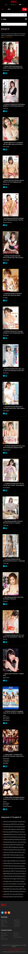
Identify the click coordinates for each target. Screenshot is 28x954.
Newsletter (16, 926)
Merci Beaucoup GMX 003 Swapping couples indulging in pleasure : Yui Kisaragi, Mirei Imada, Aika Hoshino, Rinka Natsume (13, 845)
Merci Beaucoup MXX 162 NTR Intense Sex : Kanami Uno (12, 897)
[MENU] (26, 19)
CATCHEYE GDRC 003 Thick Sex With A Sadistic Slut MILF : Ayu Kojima (13, 827)
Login (6, 4)
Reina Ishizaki (6, 146)
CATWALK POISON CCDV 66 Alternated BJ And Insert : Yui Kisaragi (14, 560)
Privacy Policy (4, 939)
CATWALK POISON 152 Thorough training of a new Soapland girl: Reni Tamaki (13, 332)
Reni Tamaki (6, 335)
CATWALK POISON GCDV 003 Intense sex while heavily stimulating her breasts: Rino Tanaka (13, 850)
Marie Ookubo (6, 260)
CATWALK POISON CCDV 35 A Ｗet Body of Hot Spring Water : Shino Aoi (13, 636)
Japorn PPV (16, 920)
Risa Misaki (5, 763)
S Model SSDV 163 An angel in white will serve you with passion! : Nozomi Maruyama (13, 879)
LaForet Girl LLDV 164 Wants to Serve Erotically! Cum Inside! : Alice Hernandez (13, 884)
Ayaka (4, 715)
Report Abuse (4, 935)
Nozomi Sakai (6, 70)
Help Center (13, 4)
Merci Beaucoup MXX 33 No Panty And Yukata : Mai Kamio (13, 598)
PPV (9, 9)
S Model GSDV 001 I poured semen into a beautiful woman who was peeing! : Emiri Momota (14, 864)
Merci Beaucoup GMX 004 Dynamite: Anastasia (13, 832)
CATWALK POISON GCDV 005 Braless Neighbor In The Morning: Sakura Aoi (14, 105)
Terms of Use (4, 926)
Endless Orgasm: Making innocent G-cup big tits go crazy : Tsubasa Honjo (14, 861)
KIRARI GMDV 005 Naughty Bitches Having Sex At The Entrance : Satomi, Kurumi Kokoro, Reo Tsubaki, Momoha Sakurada (13, 798)
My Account (16, 935)
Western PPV (17, 922)
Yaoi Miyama (6, 762)
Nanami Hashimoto (7, 222)
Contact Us (16, 933)
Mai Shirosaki (6, 758)
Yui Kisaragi (5, 525)
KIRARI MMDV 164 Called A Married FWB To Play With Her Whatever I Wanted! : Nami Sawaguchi (13, 889)
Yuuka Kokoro (6, 760)
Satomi (4, 801)
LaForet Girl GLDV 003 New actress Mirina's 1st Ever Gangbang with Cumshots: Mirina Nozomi (13, 181)
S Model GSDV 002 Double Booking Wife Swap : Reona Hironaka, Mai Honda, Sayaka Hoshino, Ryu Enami (14, 858)
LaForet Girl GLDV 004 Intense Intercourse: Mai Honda (13, 837)
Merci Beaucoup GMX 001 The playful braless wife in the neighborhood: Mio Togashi (14, 871)
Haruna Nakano (6, 487)
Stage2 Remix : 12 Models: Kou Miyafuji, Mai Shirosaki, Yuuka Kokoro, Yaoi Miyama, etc (13, 755)
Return (2, 937)
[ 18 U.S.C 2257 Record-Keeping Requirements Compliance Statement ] (14, 949)
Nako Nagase (6, 410)
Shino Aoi (5, 639)
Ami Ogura (5, 297)
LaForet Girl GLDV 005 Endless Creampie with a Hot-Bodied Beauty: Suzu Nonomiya (13, 822)
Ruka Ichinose (6, 717)
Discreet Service (17, 937)
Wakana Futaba (6, 450)
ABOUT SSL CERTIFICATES (5, 908)
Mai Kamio (5, 601)
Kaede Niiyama (6, 720)
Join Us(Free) (17, 924)
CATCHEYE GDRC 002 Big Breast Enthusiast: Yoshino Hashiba (12, 848)
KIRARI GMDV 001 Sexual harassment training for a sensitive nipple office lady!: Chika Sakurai (13, 874)
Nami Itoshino (6, 718)
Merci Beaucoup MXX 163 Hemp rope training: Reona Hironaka (12, 887)
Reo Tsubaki (6, 804)
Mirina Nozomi (6, 184)
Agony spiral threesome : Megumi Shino (13, 674)
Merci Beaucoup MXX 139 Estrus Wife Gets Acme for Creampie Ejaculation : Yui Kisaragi (13, 522)
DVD (2, 9)
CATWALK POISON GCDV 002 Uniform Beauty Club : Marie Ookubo (13, 256)
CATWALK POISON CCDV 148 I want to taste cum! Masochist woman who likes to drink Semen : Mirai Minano (13, 369)
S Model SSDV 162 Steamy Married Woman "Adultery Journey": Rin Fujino (12, 894)
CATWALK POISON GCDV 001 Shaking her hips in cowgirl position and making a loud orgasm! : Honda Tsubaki (13, 877)
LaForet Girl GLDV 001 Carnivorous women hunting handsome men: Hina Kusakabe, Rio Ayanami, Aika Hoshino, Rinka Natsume (14, 869)
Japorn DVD (4, 920)
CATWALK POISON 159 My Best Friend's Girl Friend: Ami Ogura (12, 294)
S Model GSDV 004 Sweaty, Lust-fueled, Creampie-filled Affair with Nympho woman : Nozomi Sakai (13, 67)
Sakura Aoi (5, 108)
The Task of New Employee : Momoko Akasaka (13, 829)
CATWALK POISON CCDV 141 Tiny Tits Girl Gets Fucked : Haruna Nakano (13, 484)
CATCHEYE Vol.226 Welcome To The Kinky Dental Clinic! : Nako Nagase (14, 407)
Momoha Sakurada (7, 806)
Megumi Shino (6, 677)
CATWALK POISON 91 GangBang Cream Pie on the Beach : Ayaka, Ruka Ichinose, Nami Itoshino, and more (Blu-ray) (13, 712)
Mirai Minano (6, 373)
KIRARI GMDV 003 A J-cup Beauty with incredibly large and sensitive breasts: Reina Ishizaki (13, 143)
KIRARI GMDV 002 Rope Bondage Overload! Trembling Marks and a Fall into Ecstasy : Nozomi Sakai (14, 855)
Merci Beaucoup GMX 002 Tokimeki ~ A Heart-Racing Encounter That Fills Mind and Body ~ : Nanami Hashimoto (14, 219)
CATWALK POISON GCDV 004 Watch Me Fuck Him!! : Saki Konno (14, 840)
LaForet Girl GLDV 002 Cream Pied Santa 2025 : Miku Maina (13, 853)
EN (21, 4)
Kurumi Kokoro (6, 803)
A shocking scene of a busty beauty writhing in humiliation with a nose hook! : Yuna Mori (13, 882)
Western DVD (4, 922)
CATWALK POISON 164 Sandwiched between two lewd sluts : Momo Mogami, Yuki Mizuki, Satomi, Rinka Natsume (13, 892)
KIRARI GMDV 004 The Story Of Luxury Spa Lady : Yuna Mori (13, 835)
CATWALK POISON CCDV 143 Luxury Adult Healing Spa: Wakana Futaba (14, 446)
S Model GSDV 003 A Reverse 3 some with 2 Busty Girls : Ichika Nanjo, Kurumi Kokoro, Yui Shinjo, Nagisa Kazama (13, 842)
